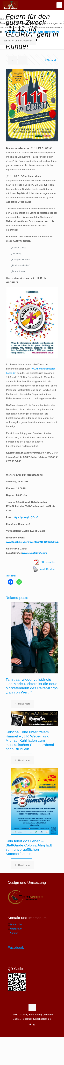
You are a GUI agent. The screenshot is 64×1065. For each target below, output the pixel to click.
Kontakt (14, 933)
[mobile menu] (59, 5)
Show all (51, 60)
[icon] (34, 1024)
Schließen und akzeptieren (17, 40)
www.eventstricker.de (34, 553)
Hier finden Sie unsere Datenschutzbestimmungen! (31, 31)
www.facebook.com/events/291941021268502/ (32, 541)
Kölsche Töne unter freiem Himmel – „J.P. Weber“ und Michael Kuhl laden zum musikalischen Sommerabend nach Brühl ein (30, 740)
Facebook (16, 947)
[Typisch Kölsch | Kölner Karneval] (10, 5)
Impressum (16, 928)
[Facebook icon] (30, 1024)
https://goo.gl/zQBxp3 (25, 517)
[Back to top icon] (32, 1007)
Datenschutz (17, 924)
